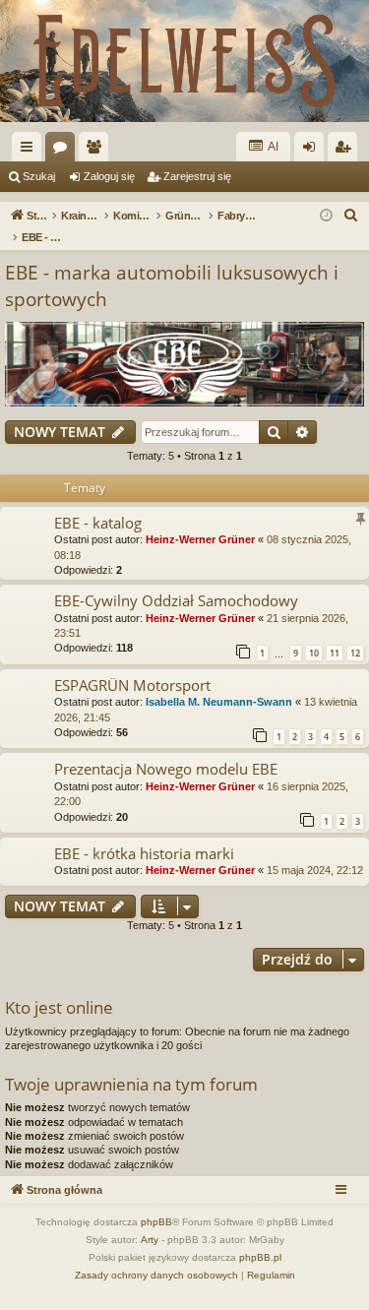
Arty (149, 1239)
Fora (64, 150)
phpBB (156, 1221)
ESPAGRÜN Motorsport (132, 685)
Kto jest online (59, 1007)
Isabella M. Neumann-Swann (219, 702)
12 (355, 653)
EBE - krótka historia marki (144, 853)
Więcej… (30, 150)
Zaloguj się (109, 176)
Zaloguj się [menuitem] (313, 150)
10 (314, 653)
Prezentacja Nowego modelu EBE (165, 769)
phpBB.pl (260, 1257)
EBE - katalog (98, 522)
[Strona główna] (184, 61)
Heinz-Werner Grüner (200, 539)
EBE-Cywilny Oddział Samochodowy (176, 600)
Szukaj (39, 176)
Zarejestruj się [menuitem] (346, 150)
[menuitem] (351, 215)
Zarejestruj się (197, 176)
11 (334, 653)
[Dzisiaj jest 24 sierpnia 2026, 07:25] (326, 216)
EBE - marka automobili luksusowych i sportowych (171, 286)
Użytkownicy (97, 150)
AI (272, 147)
